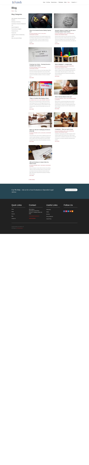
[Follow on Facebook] (64, 211)
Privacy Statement (49, 216)
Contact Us (73, 2)
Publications (61, 2)
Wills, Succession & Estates (17, 38)
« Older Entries (32, 179)
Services (13, 213)
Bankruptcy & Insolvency (16, 21)
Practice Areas (53, 2)
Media (65, 2)
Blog (68, 2)
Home (44, 2)
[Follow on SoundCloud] (72, 211)
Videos (47, 211)
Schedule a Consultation (71, 189)
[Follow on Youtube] (70, 211)
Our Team (48, 2)
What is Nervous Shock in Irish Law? (63, 96)
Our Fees (48, 214)
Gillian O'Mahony (34, 33)
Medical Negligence (15, 27)
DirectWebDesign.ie (19, 228)
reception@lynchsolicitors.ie (34, 216)
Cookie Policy (48, 218)
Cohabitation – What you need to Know (64, 129)
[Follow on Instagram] (66, 211)
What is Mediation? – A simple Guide (63, 64)
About (13, 211)
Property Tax (14, 32)
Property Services (15, 30)
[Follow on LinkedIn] (68, 211)
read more (32, 43)
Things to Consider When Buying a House (39, 98)
